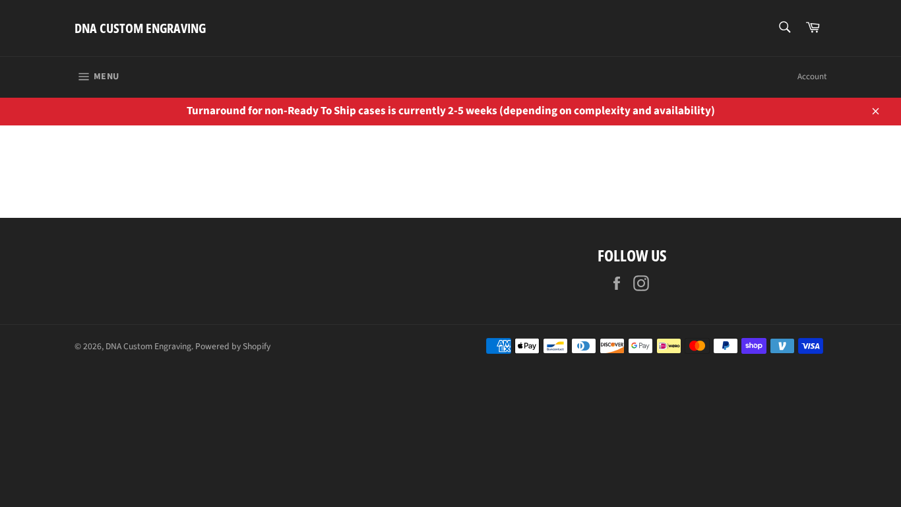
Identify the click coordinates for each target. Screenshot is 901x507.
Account (811, 77)
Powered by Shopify (232, 346)
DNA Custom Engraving (140, 28)
